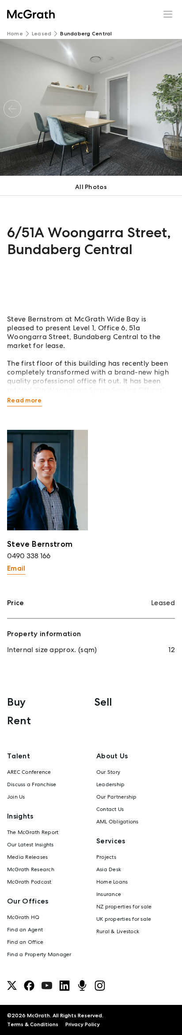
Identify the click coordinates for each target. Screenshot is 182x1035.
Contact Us (110, 809)
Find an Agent (25, 929)
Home (15, 33)
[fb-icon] (29, 985)
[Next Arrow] (169, 109)
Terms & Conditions (32, 1024)
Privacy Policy (82, 1024)
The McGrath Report (32, 832)
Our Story (108, 772)
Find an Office (25, 942)
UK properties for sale (123, 919)
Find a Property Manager (39, 954)
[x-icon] (12, 985)
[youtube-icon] (47, 985)
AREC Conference (29, 772)
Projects (106, 857)
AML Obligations (117, 821)
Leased (41, 33)
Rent (19, 720)
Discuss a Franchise (32, 784)
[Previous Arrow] (12, 109)
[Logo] (31, 14)
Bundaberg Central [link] (86, 33)
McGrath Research (30, 869)
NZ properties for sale (124, 906)
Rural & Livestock (117, 931)
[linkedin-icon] (64, 985)
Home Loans (112, 881)
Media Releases (27, 857)
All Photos (91, 187)
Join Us (16, 796)
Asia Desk (108, 869)
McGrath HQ (23, 917)
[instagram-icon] (100, 985)
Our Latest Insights (30, 844)
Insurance (108, 894)
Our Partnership (116, 796)
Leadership (110, 784)
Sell (103, 702)
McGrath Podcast (29, 881)
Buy (16, 702)
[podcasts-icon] (82, 985)
